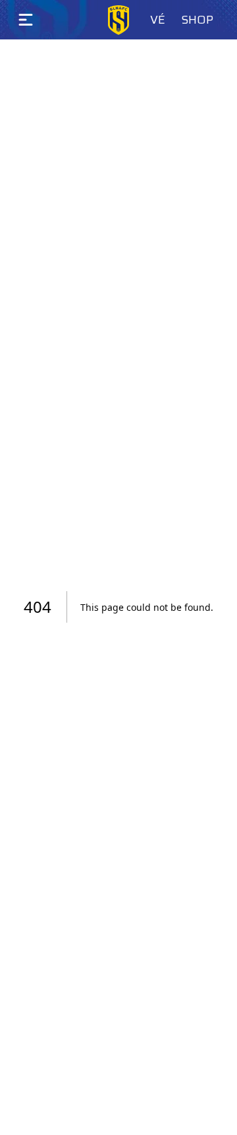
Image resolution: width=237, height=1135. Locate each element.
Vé (157, 20)
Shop (197, 20)
